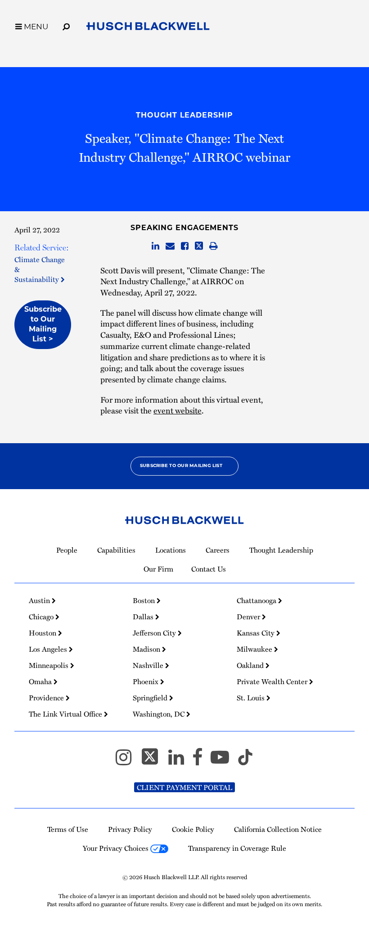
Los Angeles (49, 649)
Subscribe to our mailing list (181, 465)
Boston (145, 600)
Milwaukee (255, 649)
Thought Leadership (184, 115)
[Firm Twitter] (154, 761)
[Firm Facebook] (201, 761)
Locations (170, 550)
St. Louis (251, 698)
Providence (47, 698)
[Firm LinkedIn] (180, 761)
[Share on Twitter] (199, 246)
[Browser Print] (213, 246)
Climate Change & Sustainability (39, 269)
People (66, 550)
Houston (43, 633)
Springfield (151, 698)
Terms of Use (67, 829)
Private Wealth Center (273, 681)
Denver (249, 617)
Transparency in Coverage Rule (237, 848)
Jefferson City (155, 633)
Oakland (251, 665)
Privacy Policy (130, 829)
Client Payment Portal (184, 787)
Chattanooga (257, 600)
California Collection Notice (278, 829)
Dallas (144, 617)
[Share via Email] (170, 246)
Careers (218, 550)
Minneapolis (49, 665)
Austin (40, 600)
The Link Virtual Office (66, 714)
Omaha (41, 681)
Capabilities (116, 550)
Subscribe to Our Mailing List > (43, 324)
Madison (147, 649)
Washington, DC (159, 714)
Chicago (42, 617)
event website (177, 410)
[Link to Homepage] (148, 28)
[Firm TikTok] (245, 761)
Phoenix (146, 681)
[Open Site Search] (66, 25)
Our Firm (158, 569)
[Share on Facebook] (185, 246)
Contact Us (208, 569)
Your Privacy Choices (116, 848)
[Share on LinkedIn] (155, 246)
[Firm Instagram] (128, 761)
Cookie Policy (193, 829)
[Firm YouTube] (224, 761)
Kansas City (256, 633)
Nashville (149, 665)
